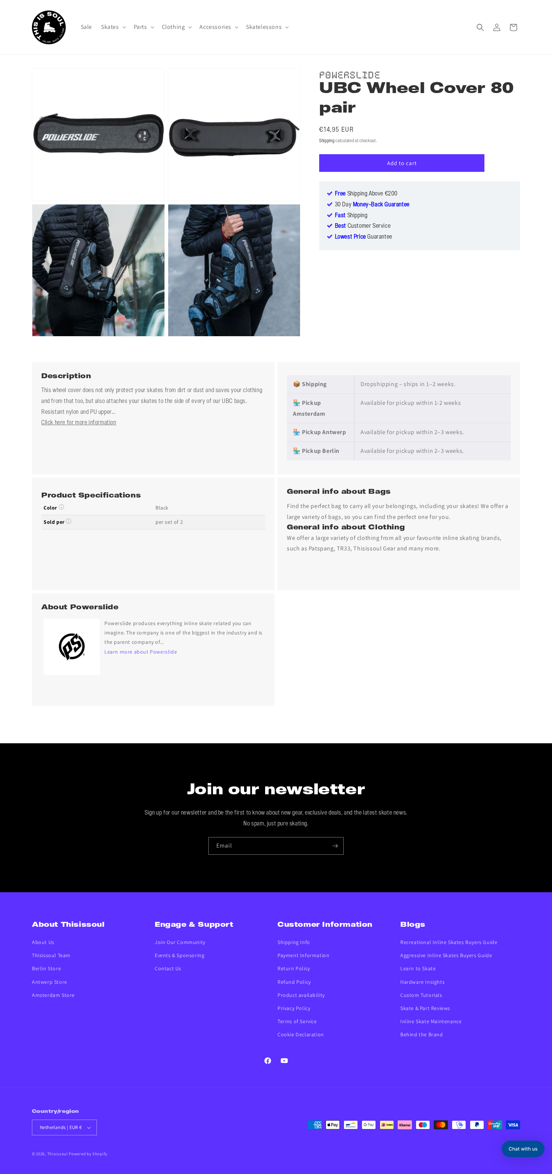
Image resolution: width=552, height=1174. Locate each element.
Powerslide (349, 73)
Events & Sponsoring (179, 955)
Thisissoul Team (51, 955)
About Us (43, 942)
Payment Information (303, 955)
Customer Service (363, 226)
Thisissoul (57, 1153)
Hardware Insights (422, 982)
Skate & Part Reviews (425, 1008)
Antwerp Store (49, 982)
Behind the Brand (421, 1034)
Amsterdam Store (53, 995)
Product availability (301, 995)
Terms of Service (297, 1021)
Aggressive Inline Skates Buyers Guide (446, 955)
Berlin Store (46, 968)
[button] (113, 27)
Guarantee (363, 237)
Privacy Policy (294, 1008)
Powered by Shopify (88, 1153)
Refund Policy (294, 982)
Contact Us (168, 968)
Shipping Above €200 (366, 194)
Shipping (327, 141)
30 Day (372, 204)
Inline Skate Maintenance (431, 1021)
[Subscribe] (335, 846)
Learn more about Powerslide (140, 651)
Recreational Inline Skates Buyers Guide (448, 942)
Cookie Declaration (301, 1034)
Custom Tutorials (421, 995)
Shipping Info (294, 942)
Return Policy (294, 968)
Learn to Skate (418, 968)
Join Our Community (180, 942)
